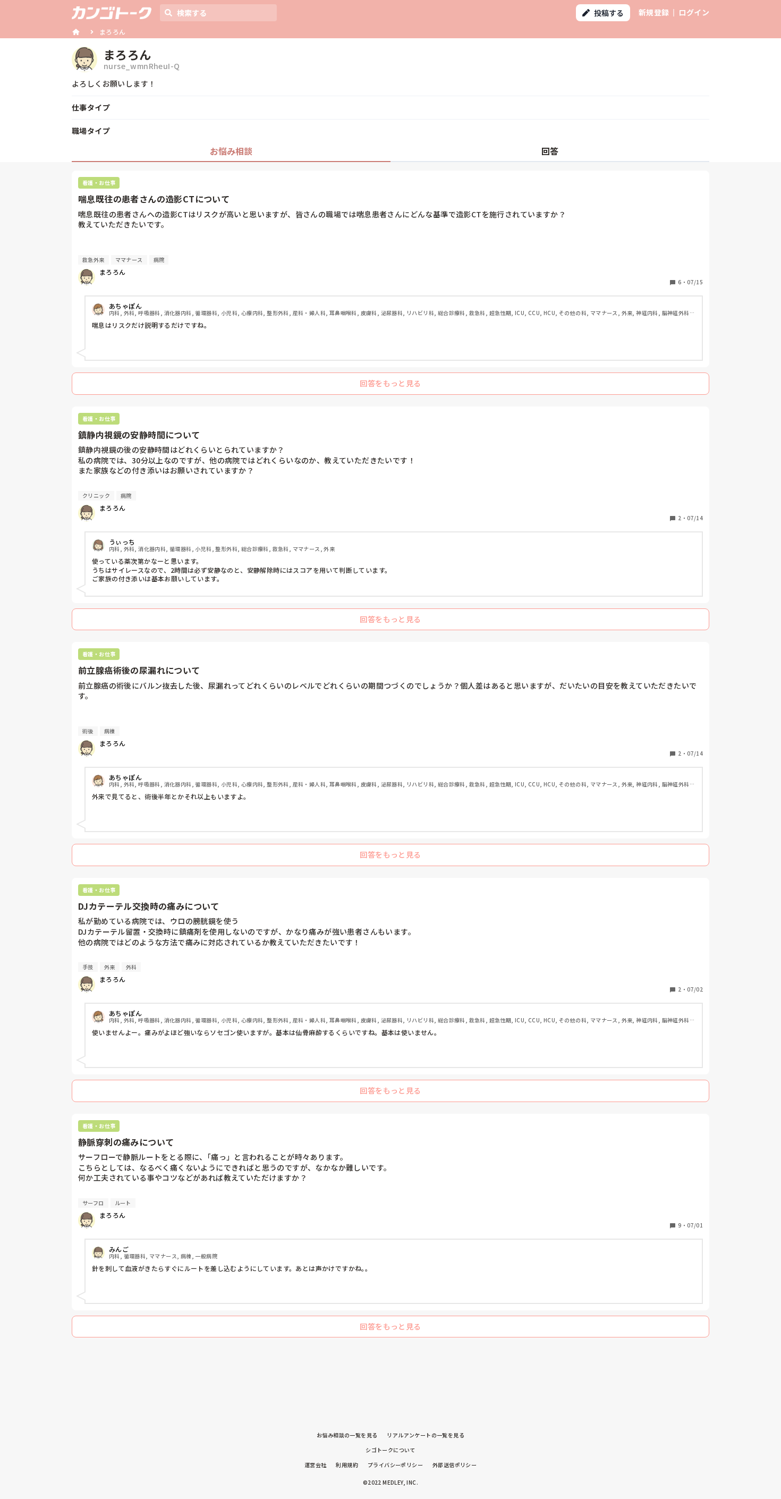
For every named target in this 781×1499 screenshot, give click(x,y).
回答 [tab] (549, 151)
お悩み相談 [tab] (231, 151)
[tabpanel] (390, 757)
